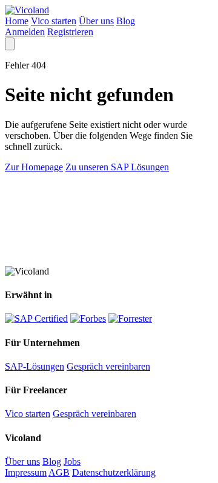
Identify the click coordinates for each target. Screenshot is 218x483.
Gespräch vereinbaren (108, 366)
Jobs (72, 461)
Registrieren (70, 32)
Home (16, 21)
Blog (125, 21)
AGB (59, 472)
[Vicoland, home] (27, 10)
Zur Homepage (34, 167)
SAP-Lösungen (34, 366)
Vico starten (53, 21)
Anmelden (25, 32)
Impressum (26, 472)
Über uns (96, 21)
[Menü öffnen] (10, 44)
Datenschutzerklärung (114, 472)
